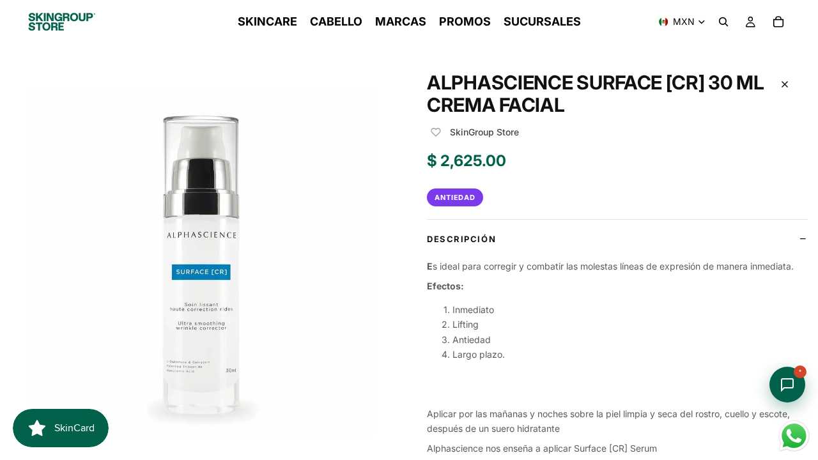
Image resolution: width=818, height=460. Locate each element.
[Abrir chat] (787, 384)
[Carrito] (778, 22)
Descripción (461, 239)
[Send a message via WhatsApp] (794, 436)
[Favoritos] (436, 132)
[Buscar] (723, 22)
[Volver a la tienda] (785, 84)
